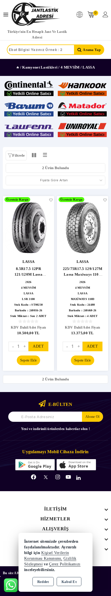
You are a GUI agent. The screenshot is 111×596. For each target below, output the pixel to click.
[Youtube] (68, 477)
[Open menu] (7, 15)
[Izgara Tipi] (34, 155)
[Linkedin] (78, 477)
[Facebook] (33, 477)
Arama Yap (92, 50)
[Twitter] (46, 477)
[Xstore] (36, 14)
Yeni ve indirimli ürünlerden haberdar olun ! (55, 429)
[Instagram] (58, 477)
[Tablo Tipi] (45, 155)
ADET (38, 346)
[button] (16, 155)
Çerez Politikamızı (64, 564)
